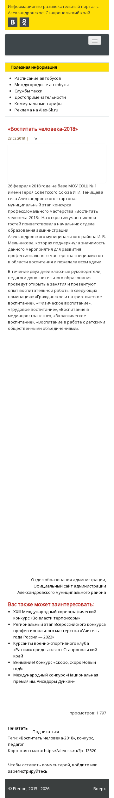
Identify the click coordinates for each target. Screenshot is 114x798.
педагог (16, 744)
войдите (80, 765)
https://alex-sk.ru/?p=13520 (70, 750)
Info (33, 138)
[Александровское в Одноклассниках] (24, 22)
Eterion (20, 788)
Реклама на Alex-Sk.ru (36, 110)
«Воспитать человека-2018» (43, 128)
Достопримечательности (40, 97)
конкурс (85, 738)
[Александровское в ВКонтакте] (12, 22)
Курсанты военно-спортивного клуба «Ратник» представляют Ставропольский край (55, 649)
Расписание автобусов (38, 78)
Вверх (99, 788)
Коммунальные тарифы (38, 103)
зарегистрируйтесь (28, 771)
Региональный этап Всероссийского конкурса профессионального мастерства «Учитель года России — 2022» (59, 630)
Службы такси (28, 91)
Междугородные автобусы (42, 84)
